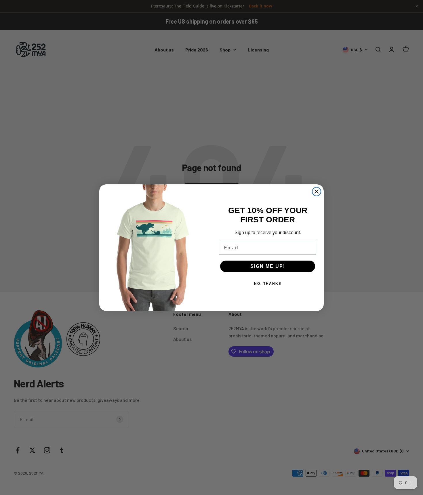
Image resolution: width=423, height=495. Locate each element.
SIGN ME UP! (267, 266)
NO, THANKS (267, 284)
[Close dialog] (316, 191)
